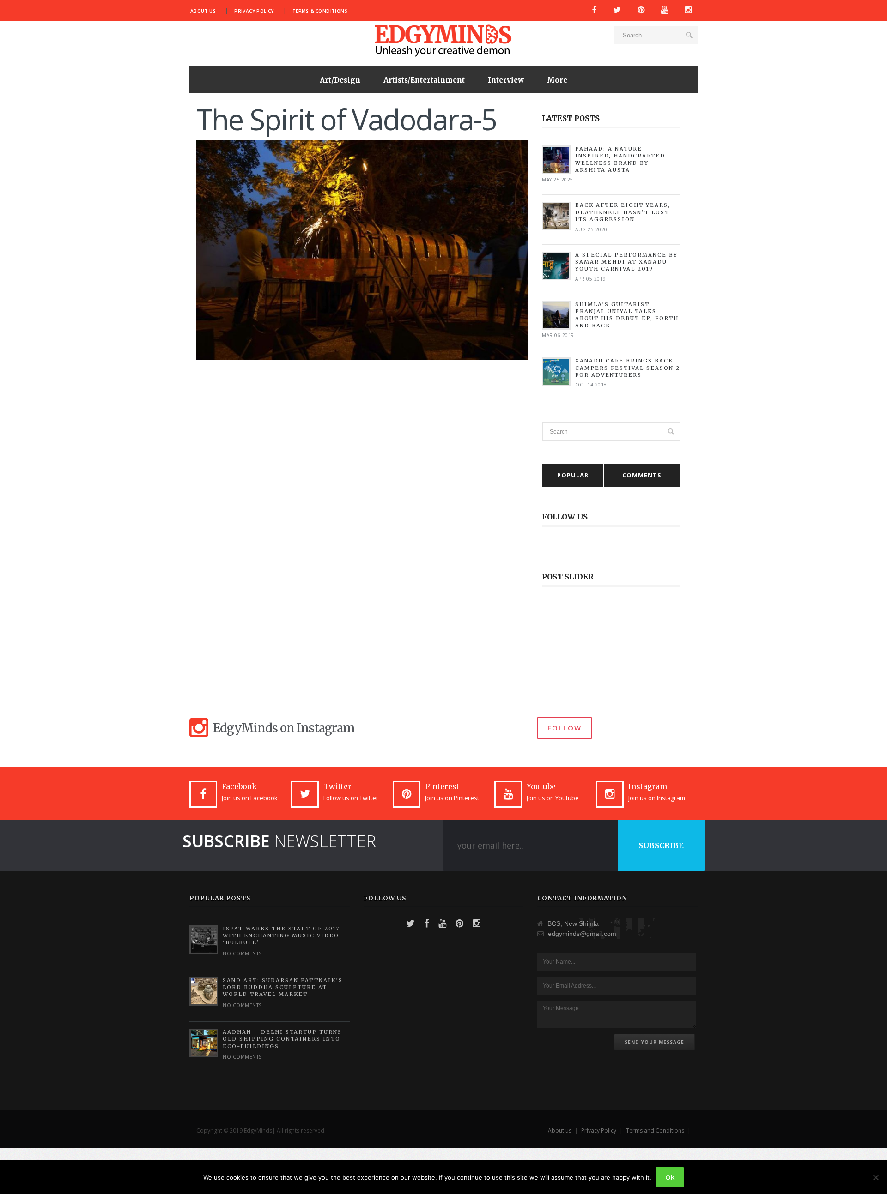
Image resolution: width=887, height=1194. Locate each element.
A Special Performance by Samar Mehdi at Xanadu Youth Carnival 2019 (626, 262)
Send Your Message (654, 1042)
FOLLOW (564, 727)
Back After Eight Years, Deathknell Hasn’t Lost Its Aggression (622, 212)
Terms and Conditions (655, 1130)
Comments (642, 475)
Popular (573, 475)
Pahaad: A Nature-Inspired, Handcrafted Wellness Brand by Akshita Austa (620, 159)
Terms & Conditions (319, 11)
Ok (669, 1177)
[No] (875, 1177)
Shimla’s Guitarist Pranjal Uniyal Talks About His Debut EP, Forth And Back (627, 315)
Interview (506, 80)
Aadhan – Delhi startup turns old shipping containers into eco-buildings (282, 1039)
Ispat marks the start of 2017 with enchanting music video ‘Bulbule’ (281, 935)
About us (203, 11)
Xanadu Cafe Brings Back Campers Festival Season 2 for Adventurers (627, 367)
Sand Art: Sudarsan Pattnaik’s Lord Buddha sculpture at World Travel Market (283, 987)
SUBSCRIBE (661, 845)
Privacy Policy (254, 11)
